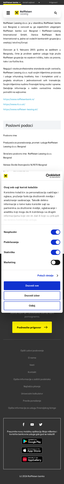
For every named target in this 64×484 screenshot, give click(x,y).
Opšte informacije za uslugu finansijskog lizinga (32, 407)
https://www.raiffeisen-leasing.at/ (20, 109)
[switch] (55, 242)
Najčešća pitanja (32, 386)
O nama (32, 357)
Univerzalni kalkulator (32, 393)
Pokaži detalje (45, 275)
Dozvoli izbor (32, 295)
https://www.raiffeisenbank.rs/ (18, 99)
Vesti (32, 364)
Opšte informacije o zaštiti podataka (32, 379)
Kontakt (32, 372)
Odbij (32, 305)
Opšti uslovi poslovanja (32, 350)
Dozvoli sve (32, 285)
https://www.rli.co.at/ (14, 104)
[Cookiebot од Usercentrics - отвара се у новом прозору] (46, 176)
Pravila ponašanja (32, 400)
